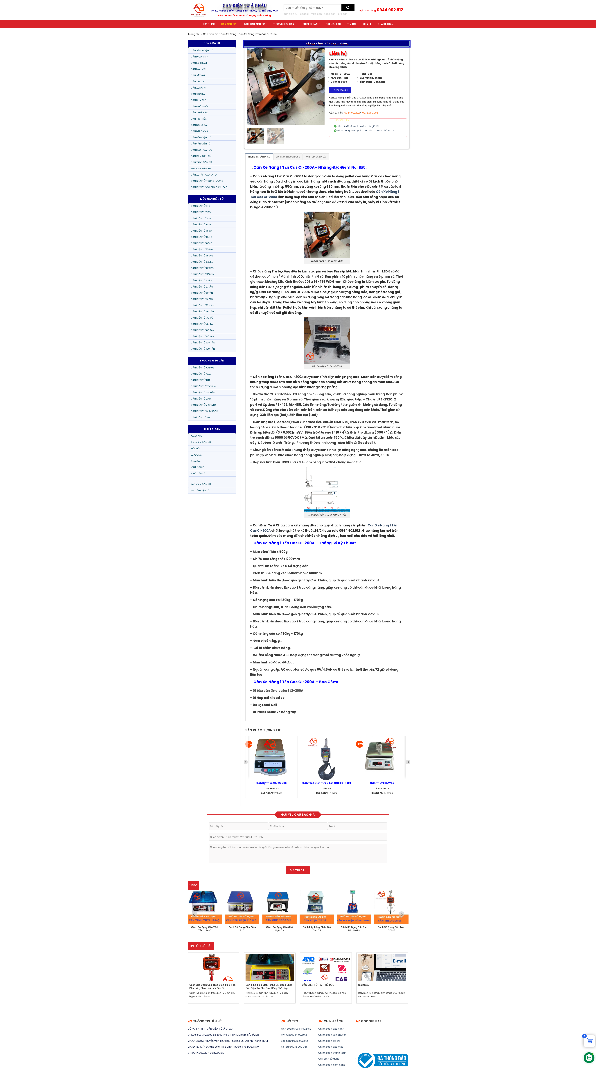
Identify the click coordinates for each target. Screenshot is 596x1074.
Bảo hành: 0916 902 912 (294, 1041)
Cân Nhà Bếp (198, 100)
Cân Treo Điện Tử (201, 162)
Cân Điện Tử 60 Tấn (202, 330)
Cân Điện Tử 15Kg (201, 230)
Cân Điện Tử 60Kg (201, 243)
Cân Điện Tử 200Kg (202, 261)
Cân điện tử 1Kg (200, 206)
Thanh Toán (385, 24)
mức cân (316, 14)
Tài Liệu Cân (333, 24)
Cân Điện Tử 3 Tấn (202, 293)
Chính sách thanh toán (332, 1053)
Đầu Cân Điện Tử (201, 442)
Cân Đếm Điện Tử (201, 156)
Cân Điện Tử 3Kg (201, 218)
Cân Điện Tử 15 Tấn (202, 311)
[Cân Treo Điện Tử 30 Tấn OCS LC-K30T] (327, 758)
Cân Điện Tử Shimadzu (204, 411)
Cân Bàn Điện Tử (201, 137)
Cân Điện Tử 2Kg (201, 212)
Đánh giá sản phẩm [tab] (316, 157)
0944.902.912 (390, 10)
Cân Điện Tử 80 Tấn (202, 336)
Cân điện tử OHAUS (202, 367)
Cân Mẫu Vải (198, 69)
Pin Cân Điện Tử (200, 490)
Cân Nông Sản (199, 125)
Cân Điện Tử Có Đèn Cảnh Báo (209, 187)
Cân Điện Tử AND (201, 398)
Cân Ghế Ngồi (199, 106)
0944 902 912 (299, 1035)
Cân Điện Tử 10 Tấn (202, 305)
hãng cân (329, 14)
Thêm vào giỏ (340, 90)
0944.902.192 (352, 112)
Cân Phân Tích (199, 56)
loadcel (304, 14)
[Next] (319, 86)
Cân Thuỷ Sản (199, 112)
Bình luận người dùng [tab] (288, 157)
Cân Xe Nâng (228, 34)
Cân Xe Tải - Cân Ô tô (204, 174)
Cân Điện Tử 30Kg (201, 237)
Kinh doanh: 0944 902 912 (296, 1029)
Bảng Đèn (196, 436)
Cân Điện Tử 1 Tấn (201, 280)
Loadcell (196, 454)
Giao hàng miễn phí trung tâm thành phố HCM (365, 130)
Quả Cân (196, 461)
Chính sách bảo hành (331, 1029)
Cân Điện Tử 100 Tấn (203, 342)
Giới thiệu (209, 24)
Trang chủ (194, 34)
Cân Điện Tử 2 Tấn (202, 286)
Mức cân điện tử (254, 24)
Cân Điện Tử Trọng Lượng (207, 181)
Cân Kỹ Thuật (199, 62)
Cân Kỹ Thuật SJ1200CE (271, 783)
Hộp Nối (195, 448)
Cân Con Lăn (198, 94)
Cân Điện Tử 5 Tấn (202, 299)
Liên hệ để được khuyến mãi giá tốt (358, 126)
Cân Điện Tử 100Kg (202, 249)
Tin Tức (352, 24)
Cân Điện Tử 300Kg (202, 268)
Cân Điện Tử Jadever (203, 405)
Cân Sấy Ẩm (198, 75)
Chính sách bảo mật (330, 1047)
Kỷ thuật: (286, 1035)
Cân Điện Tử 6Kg (201, 224)
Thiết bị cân (310, 24)
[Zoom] (251, 122)
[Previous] (252, 86)
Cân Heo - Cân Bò (201, 149)
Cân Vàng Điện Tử (202, 50)
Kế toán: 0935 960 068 (294, 1047)
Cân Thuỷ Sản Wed (382, 783)
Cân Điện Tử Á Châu (203, 392)
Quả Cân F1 (197, 467)
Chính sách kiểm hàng (331, 1065)
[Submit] (347, 7)
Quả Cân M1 (198, 473)
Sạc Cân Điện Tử (201, 484)
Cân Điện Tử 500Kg (202, 274)
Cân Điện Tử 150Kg (202, 255)
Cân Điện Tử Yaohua (203, 386)
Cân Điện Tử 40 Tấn (202, 324)
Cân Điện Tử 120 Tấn (203, 348)
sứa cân (342, 14)
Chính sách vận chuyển (332, 1035)
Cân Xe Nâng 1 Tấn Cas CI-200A (284, 167)
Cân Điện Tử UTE (200, 380)
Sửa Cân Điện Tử (201, 168)
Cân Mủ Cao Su (200, 131)
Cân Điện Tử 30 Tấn (202, 317)
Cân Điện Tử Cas (201, 373)
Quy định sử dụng (328, 1058)
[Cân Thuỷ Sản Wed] (382, 758)
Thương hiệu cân (283, 24)
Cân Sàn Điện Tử (201, 143)
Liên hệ (367, 24)
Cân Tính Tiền (199, 118)
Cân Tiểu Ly (197, 81)
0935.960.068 (370, 112)
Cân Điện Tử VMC (201, 417)
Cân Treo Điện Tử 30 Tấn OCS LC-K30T (326, 783)
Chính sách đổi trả (329, 1041)
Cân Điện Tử (228, 24)
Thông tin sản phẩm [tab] (259, 157)
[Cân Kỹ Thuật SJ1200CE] (272, 758)
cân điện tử (290, 14)
